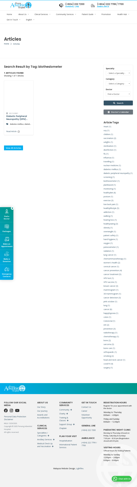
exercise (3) (108, 200)
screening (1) (109, 177)
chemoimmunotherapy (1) (115, 258)
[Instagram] (12, 410)
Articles (16, 44)
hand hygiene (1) (111, 239)
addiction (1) (109, 212)
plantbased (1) (110, 185)
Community (64, 409)
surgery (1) (108, 367)
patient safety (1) (111, 235)
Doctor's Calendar (120, 112)
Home (6, 44)
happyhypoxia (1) (111, 313)
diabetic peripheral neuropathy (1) (118, 173)
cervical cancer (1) (111, 266)
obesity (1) (108, 227)
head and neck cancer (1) (114, 360)
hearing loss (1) (110, 220)
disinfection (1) (110, 150)
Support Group (65, 424)
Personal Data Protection (15, 416)
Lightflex (79, 468)
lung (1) (107, 305)
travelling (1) (109, 161)
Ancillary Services (44, 439)
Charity (62, 413)
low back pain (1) (111, 204)
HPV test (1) (109, 278)
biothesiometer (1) (112, 181)
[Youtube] (17, 410)
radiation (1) (109, 251)
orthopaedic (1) (110, 352)
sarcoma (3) (109, 344)
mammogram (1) (111, 290)
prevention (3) (110, 328)
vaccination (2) (110, 138)
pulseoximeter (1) (111, 247)
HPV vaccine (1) (110, 282)
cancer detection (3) (112, 297)
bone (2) (107, 340)
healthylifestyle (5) (111, 208)
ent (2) (106, 325)
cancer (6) (108, 309)
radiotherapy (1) (110, 332)
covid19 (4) (108, 363)
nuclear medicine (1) (112, 165)
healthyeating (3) (111, 223)
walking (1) (108, 216)
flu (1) (106, 153)
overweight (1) (110, 231)
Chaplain (63, 428)
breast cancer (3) (111, 286)
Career (84, 411)
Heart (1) (107, 126)
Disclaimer (8, 419)
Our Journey (42, 411)
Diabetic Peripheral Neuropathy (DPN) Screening (16, 118)
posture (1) (108, 196)
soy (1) (106, 130)
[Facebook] (6, 410)
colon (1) (107, 317)
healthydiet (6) (110, 192)
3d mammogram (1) (112, 293)
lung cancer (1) (110, 255)
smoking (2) (109, 356)
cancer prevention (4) (113, 270)
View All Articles (13, 148)
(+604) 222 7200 (88, 430)
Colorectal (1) (109, 321)
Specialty (110, 68)
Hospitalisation (65, 440)
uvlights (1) (108, 142)
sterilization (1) (110, 146)
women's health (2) (112, 262)
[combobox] (118, 73)
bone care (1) (109, 348)
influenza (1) (109, 157)
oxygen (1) (108, 243)
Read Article (11, 131)
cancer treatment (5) (112, 274)
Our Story (41, 407)
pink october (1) (110, 301)
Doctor (109, 89)
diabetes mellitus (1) (112, 169)
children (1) (108, 134)
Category (110, 79)
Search (119, 103)
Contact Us (86, 407)
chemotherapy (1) (111, 336)
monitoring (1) (110, 188)
